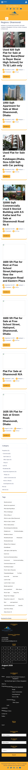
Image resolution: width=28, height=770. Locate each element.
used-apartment (14, 602)
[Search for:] (14, 750)
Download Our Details (6, 618)
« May (3, 668)
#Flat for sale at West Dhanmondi (12, 518)
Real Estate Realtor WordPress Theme (11, 763)
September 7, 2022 (9, 378)
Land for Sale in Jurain (9, 582)
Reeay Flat (21, 599)
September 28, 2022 (10, 285)
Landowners (5, 708)
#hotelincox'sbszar (8, 534)
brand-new (6, 553)
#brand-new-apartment (9, 505)
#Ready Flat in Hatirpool (9, 544)
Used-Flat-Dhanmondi (9, 605)
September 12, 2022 (10, 338)
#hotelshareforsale (8, 537)
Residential (5, 468)
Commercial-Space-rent (9, 563)
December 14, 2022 (10, 69)
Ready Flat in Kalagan (9, 595)
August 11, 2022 (9, 428)
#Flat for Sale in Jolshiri (9, 521)
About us (4, 684)
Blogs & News (7, 711)
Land (4, 465)
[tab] (7, 18)
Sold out (4, 489)
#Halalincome (7, 531)
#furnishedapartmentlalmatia (10, 528)
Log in (3, 725)
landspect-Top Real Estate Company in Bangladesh (15, 677)
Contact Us (4, 713)
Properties (4, 450)
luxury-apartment (8, 589)
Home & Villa (6, 480)
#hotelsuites (19, 537)
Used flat (20, 605)
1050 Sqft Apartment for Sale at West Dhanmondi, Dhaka (11, 109)
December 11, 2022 (10, 119)
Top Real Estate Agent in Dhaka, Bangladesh (15, 681)
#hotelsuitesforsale (8, 540)
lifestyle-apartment (8, 586)
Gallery (3, 716)
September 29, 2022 (10, 228)
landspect (20, 69)
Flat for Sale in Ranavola (10, 570)
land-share (15, 576)
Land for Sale (7, 579)
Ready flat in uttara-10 (9, 599)
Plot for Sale (7, 592)
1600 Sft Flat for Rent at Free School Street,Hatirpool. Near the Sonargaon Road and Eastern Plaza (14, 271)
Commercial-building (18, 560)
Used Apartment (7, 483)
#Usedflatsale (7, 547)
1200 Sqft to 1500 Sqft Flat (10, 550)
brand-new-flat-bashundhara (10, 557)
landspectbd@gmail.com (14, 6)
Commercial (6, 453)
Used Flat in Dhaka (8, 608)
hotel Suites (6, 456)
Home (3, 676)
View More (5, 76)
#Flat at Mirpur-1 (8, 515)
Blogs (3, 710)
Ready (5, 474)
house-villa (6, 576)
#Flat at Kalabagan (8, 511)
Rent (3, 486)
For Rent (19, 573)
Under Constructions (9, 477)
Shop (4, 462)
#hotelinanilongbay (18, 531)
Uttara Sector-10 (8, 612)
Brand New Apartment (8, 471)
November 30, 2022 (10, 169)
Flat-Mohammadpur (8, 566)
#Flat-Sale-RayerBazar (9, 508)
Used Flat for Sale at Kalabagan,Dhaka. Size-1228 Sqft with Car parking (14, 159)
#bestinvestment (8, 502)
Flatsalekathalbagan (9, 573)
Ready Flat (16, 592)
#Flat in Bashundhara (9, 524)
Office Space (6, 459)
